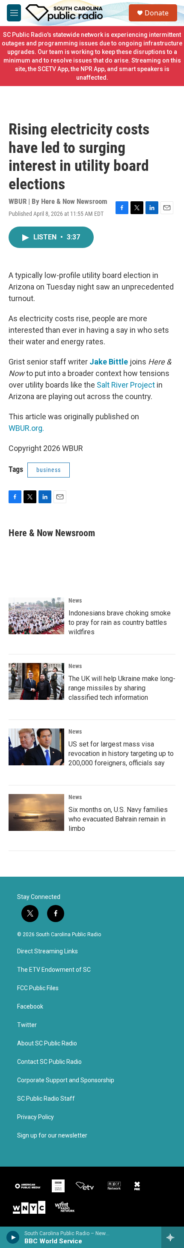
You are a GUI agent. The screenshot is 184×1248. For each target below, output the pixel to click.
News (75, 600)
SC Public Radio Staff (46, 1099)
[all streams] (172, 1237)
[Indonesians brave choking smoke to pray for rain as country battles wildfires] (36, 615)
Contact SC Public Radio (49, 1062)
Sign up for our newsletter (52, 1135)
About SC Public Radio (47, 1043)
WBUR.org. (26, 428)
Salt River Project (125, 384)
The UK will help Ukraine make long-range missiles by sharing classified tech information (121, 688)
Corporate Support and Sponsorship (65, 1080)
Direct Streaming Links (47, 951)
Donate (157, 13)
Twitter (27, 1025)
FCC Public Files (38, 988)
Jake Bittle (108, 361)
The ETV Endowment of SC (54, 970)
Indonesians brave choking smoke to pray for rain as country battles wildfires (119, 622)
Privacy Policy (35, 1117)
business (48, 469)
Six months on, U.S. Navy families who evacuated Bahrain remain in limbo (118, 819)
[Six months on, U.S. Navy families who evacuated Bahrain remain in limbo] (36, 812)
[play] (13, 1237)
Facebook (30, 1006)
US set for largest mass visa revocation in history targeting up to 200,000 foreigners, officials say (121, 753)
